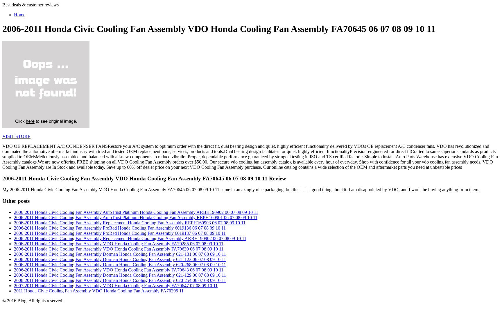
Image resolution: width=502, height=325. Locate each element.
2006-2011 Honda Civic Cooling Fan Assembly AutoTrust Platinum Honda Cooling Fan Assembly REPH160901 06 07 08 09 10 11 (135, 217)
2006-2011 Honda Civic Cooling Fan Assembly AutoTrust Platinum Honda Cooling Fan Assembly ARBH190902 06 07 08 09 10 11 (136, 212)
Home (19, 14)
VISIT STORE (16, 136)
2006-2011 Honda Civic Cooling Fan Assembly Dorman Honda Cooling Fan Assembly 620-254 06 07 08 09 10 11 (120, 280)
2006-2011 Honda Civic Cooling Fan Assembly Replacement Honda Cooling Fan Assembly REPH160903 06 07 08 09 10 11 (129, 222)
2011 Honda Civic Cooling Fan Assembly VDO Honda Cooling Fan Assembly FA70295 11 (99, 290)
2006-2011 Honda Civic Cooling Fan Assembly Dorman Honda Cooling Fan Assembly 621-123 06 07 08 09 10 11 (120, 259)
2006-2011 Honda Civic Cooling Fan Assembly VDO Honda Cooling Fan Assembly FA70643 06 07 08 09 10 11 (118, 269)
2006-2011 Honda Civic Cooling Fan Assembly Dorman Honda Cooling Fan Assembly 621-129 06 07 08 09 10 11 (120, 275)
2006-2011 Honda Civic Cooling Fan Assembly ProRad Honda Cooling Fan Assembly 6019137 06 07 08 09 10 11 (120, 233)
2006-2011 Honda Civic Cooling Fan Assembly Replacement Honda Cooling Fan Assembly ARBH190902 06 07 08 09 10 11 (130, 238)
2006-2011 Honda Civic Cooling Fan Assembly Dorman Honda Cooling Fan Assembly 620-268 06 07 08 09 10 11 (120, 264)
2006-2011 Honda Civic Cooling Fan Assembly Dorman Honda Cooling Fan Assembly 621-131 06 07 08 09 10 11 (120, 254)
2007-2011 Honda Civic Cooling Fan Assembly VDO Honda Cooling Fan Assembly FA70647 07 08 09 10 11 (116, 285)
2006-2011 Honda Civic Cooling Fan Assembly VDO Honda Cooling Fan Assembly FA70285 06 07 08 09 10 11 (118, 243)
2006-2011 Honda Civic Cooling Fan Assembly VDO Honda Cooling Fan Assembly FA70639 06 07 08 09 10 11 (118, 248)
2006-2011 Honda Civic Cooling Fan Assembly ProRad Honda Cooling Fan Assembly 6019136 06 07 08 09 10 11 (120, 227)
